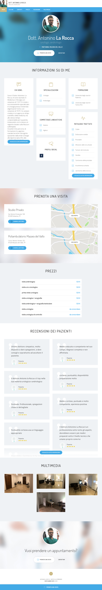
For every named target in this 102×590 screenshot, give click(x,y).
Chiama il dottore (18, 221)
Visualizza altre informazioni (19, 141)
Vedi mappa (74, 215)
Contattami (61, 53)
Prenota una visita (52, 587)
